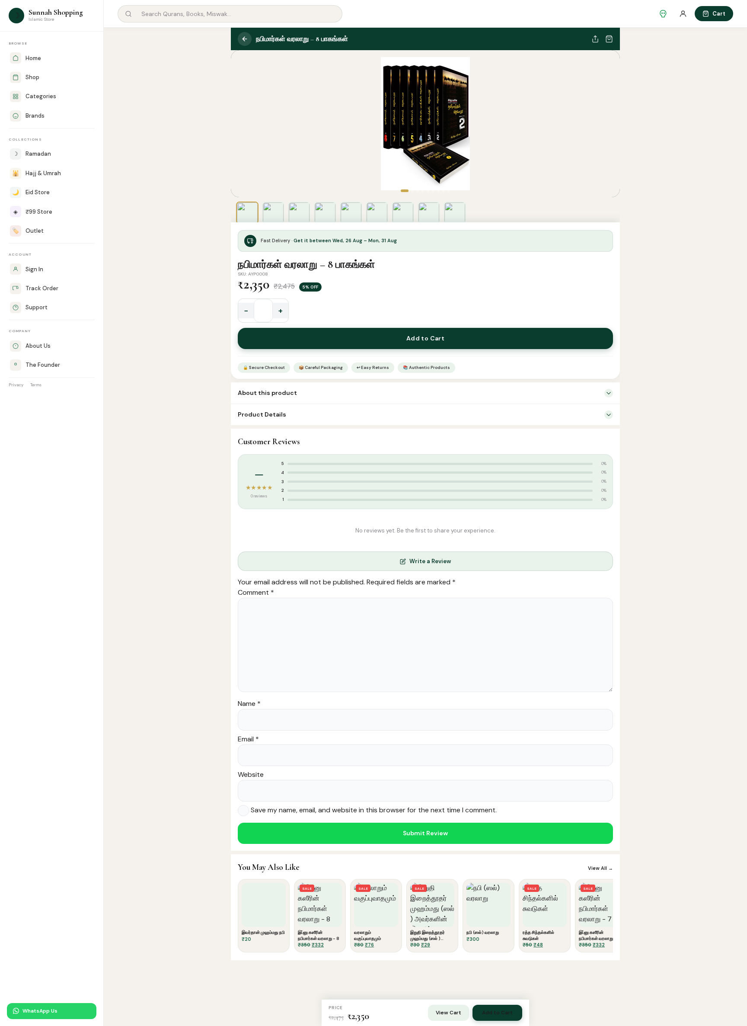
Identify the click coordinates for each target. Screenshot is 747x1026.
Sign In (34, 269)
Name (249, 703)
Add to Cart (425, 338)
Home (33, 58)
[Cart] (609, 39)
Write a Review (430, 561)
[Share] (595, 39)
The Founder (43, 365)
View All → (600, 868)
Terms (36, 385)
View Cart (448, 1012)
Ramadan (32, 153)
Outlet (28, 230)
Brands (35, 115)
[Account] (683, 14)
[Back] (245, 39)
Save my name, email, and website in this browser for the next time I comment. (374, 810)
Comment (256, 592)
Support (37, 307)
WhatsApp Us (39, 1010)
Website (251, 774)
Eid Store (31, 192)
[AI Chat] (663, 14)
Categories (41, 96)
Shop (32, 77)
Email (248, 739)
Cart (718, 13)
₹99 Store (32, 211)
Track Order (42, 288)
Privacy (16, 385)
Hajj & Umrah (36, 173)
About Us (38, 345)
